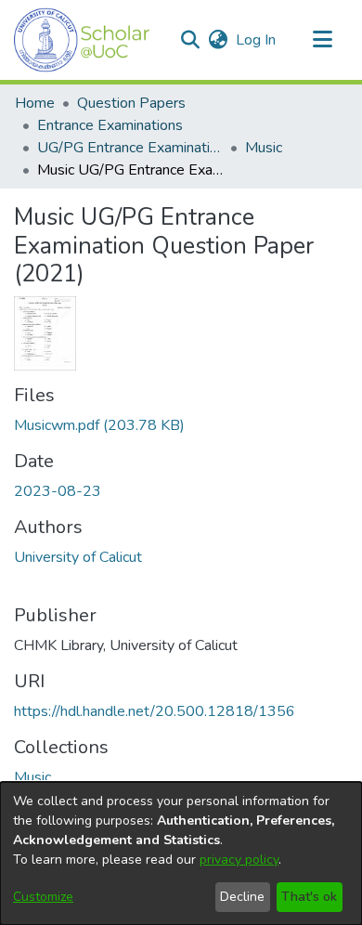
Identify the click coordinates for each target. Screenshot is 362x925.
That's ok (309, 896)
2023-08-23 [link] (57, 491)
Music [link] (263, 147)
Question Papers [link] (131, 103)
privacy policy (239, 859)
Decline (242, 896)
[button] (82, 39)
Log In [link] (257, 40)
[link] (99, 425)
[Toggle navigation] (322, 40)
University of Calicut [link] (78, 557)
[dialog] (181, 853)
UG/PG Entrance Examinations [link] (130, 147)
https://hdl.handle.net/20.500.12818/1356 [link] (154, 711)
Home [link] (35, 103)
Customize (43, 896)
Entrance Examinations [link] (110, 125)
